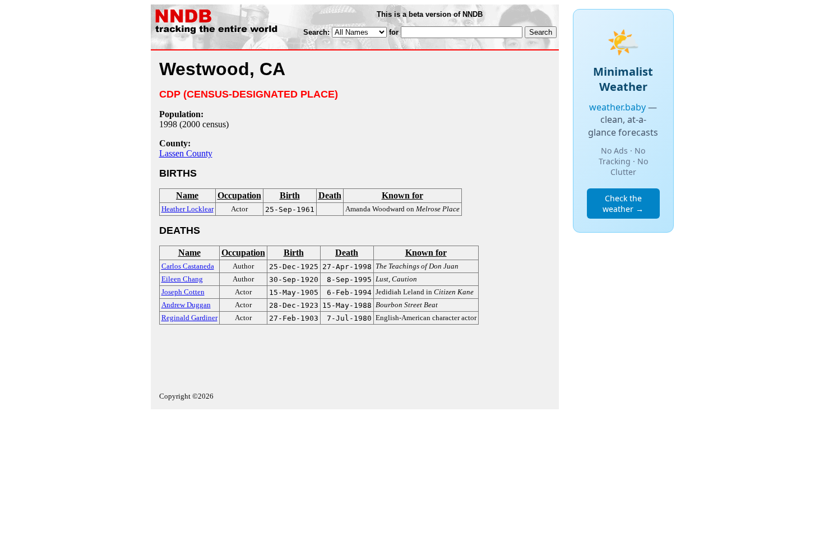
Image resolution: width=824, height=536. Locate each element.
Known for (402, 195)
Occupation (239, 195)
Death (329, 195)
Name (187, 195)
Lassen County (185, 153)
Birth (290, 195)
